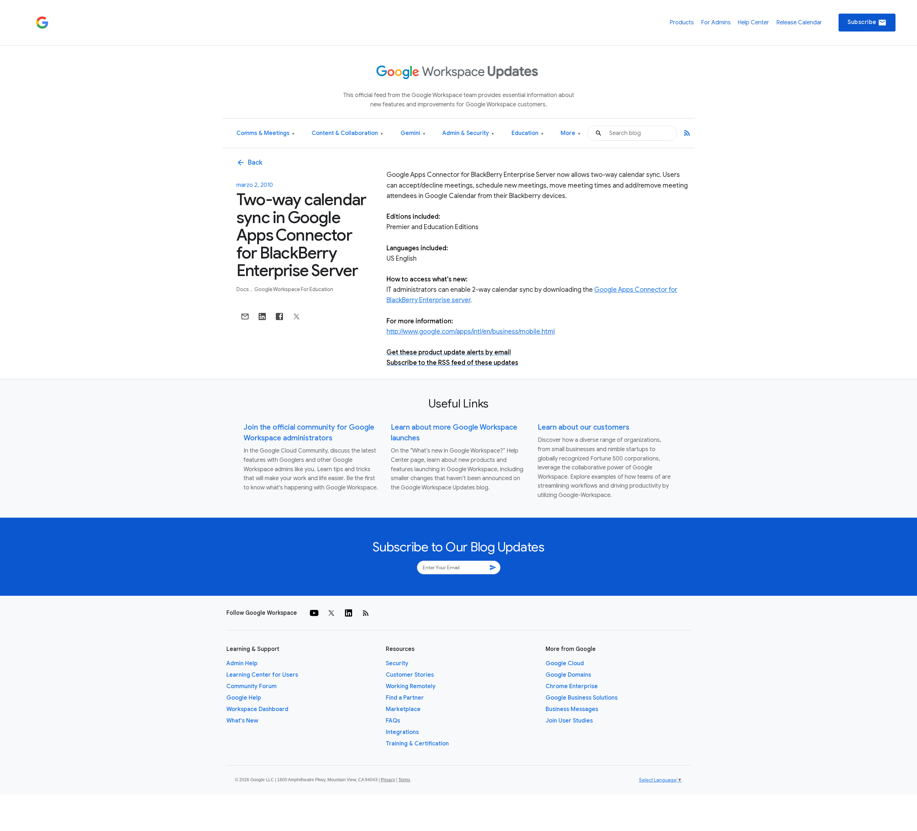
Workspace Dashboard (257, 709)
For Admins (716, 22)
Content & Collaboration (347, 133)
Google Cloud (565, 663)
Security (397, 663)
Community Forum (251, 686)
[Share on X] (296, 316)
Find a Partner (405, 697)
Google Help (243, 697)
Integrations (402, 732)
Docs (243, 289)
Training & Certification (417, 743)
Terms (404, 779)
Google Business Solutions (582, 697)
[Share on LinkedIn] (262, 316)
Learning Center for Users (262, 674)
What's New (242, 720)
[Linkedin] (348, 613)
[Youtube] (314, 613)
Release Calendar (799, 22)
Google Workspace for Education (293, 289)
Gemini (412, 133)
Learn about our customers (583, 427)
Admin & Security (468, 133)
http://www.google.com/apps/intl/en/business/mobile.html (471, 331)
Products (681, 22)
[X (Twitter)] (331, 613)
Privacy (388, 779)
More (570, 133)
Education (527, 133)
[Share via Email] (245, 316)
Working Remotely (411, 686)
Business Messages (572, 709)
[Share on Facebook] (279, 316)
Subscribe (867, 22)
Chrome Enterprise (572, 686)
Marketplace (403, 709)
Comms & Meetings (265, 133)
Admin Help (242, 663)
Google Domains (568, 674)
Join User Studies (569, 720)
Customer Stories (410, 674)
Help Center (753, 22)
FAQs (393, 720)
